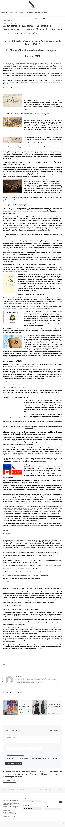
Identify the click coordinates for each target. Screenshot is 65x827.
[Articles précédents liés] (57, 696)
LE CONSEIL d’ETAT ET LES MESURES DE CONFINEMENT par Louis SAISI (54, 706)
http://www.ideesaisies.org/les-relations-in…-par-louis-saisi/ (43, 513)
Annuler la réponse (54, 730)
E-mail (28, 748)
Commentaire (10, 737)
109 (30, 562)
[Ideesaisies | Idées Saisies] (32, 4)
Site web (10, 754)
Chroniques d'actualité (10, 18)
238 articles (18, 683)
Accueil (4, 18)
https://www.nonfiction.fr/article (12, 568)
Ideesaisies (6, 822)
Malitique (6, 824)
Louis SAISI (7, 36)
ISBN (53, 547)
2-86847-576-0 (58, 547)
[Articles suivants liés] (60, 696)
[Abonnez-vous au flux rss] (63, 823)
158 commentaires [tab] (9, 780)
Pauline (14, 730)
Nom (8, 748)
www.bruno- (14, 575)
